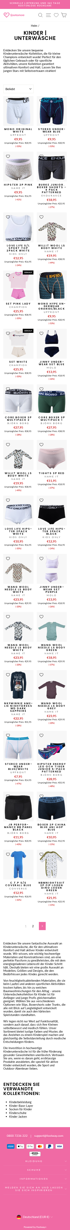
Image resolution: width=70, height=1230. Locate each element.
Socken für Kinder (20, 1109)
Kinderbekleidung (20, 1102)
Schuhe (34, 1169)
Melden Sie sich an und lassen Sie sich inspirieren (34, 1189)
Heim (34, 25)
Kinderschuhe (17, 1113)
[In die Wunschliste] (8, 100)
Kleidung (34, 1161)
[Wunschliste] (56, 15)
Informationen (34, 1178)
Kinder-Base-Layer (21, 1105)
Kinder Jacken (18, 1116)
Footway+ (41, 1227)
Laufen (14, 984)
